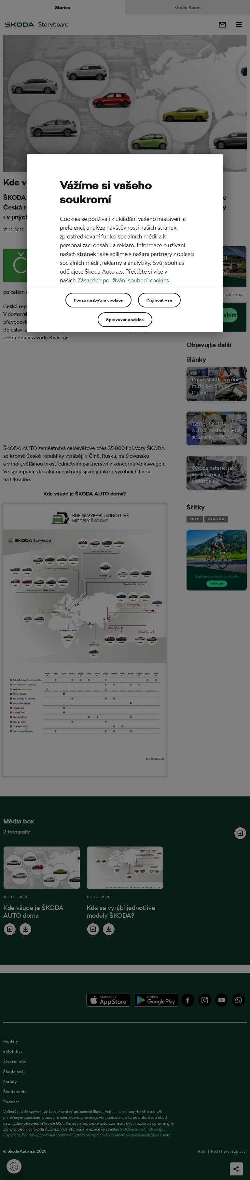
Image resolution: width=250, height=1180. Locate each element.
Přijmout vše (159, 300)
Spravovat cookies (125, 319)
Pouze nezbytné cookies (98, 300)
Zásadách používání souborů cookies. (123, 280)
